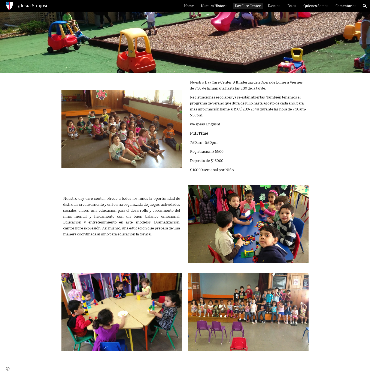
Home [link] (189, 6)
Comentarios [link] (346, 6)
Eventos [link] (274, 6)
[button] (365, 6)
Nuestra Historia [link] (214, 6)
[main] (248, 126)
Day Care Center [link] (248, 6)
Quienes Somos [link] (315, 6)
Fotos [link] (292, 6)
